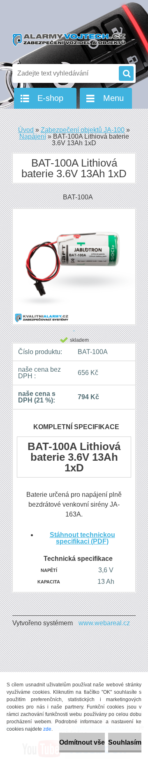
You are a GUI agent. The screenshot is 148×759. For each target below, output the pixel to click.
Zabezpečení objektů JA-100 (83, 129)
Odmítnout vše (82, 742)
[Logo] (68, 40)
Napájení (32, 136)
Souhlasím (124, 742)
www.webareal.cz (104, 623)
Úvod (26, 129)
